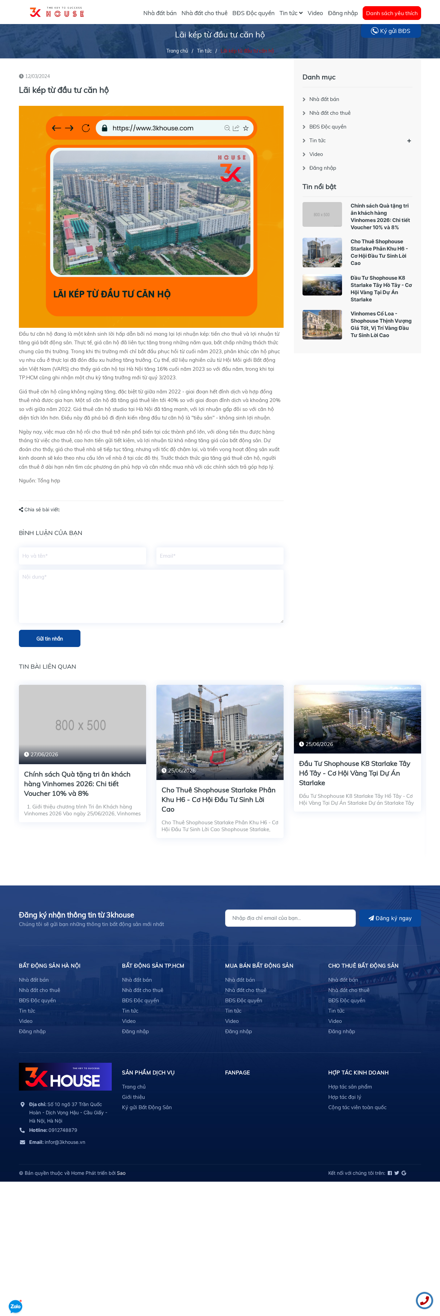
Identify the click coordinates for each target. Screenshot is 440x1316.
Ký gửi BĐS (395, 30)
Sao (121, 1173)
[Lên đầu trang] (15, 1286)
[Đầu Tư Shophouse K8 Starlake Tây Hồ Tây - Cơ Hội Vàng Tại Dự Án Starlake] (322, 284)
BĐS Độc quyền (327, 126)
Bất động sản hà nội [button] (50, 965)
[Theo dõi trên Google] (403, 1173)
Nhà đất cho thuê (330, 113)
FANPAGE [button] (237, 1072)
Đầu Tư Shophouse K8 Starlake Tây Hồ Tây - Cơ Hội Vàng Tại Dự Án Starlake (354, 773)
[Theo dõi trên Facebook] (389, 1173)
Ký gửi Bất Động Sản (147, 1107)
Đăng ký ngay (393, 918)
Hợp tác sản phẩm (350, 1086)
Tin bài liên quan (47, 666)
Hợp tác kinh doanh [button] (358, 1072)
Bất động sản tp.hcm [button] (153, 965)
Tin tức (317, 140)
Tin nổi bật (319, 186)
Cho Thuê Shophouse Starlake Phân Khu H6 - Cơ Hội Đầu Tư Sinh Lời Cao (219, 799)
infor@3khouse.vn (57, 1142)
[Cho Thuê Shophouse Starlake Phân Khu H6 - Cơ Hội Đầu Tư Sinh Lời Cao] (322, 252)
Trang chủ (134, 1086)
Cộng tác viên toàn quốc (357, 1107)
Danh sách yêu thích (392, 13)
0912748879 (53, 1130)
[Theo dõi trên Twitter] (396, 1173)
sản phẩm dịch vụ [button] (148, 1072)
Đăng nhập (322, 168)
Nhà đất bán (324, 99)
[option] (82, 759)
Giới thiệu (133, 1097)
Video (316, 154)
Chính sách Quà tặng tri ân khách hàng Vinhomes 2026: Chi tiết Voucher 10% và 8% (77, 784)
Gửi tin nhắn (49, 639)
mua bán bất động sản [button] (259, 965)
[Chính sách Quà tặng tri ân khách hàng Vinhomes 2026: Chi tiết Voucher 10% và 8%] (322, 214)
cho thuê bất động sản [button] (363, 965)
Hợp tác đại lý (344, 1097)
